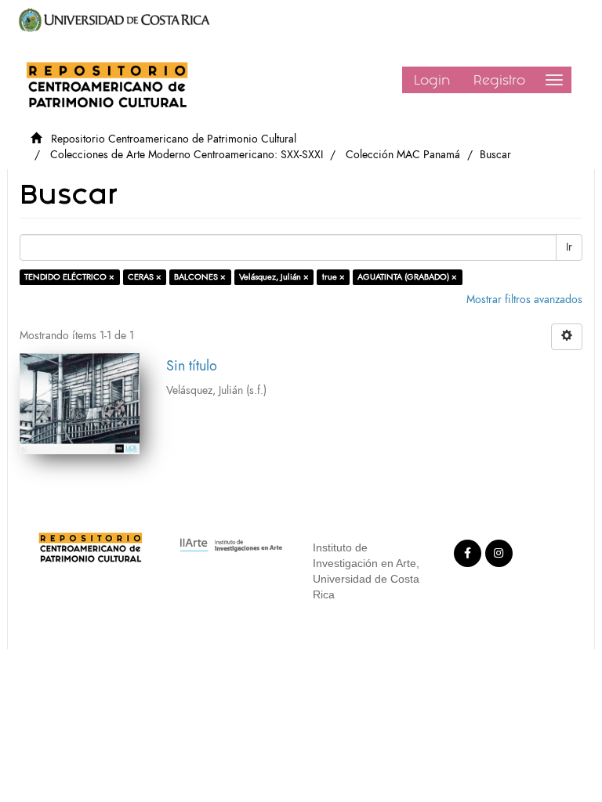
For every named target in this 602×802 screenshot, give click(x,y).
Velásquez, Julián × (274, 277)
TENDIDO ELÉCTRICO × (69, 277)
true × (333, 277)
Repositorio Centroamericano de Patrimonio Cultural (173, 139)
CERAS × (144, 277)
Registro (499, 80)
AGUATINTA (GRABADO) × (407, 277)
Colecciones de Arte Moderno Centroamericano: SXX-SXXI (186, 154)
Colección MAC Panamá (403, 154)
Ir (569, 247)
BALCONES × (200, 277)
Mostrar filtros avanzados (524, 299)
